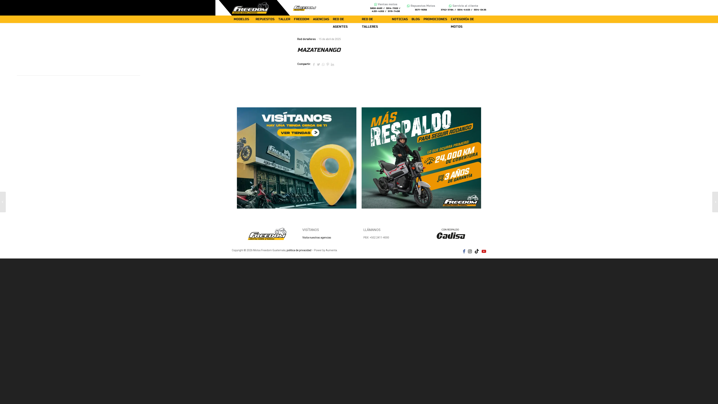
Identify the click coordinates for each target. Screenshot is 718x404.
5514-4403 (463, 10)
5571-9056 (421, 10)
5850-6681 (376, 8)
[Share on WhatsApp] (323, 64)
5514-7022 (392, 8)
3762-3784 (447, 10)
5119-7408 (394, 11)
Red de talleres (306, 39)
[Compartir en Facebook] (314, 64)
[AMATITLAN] (3, 202)
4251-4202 (378, 11)
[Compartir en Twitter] (318, 64)
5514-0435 (480, 10)
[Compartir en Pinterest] (328, 64)
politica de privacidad (299, 250)
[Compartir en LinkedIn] (332, 64)
